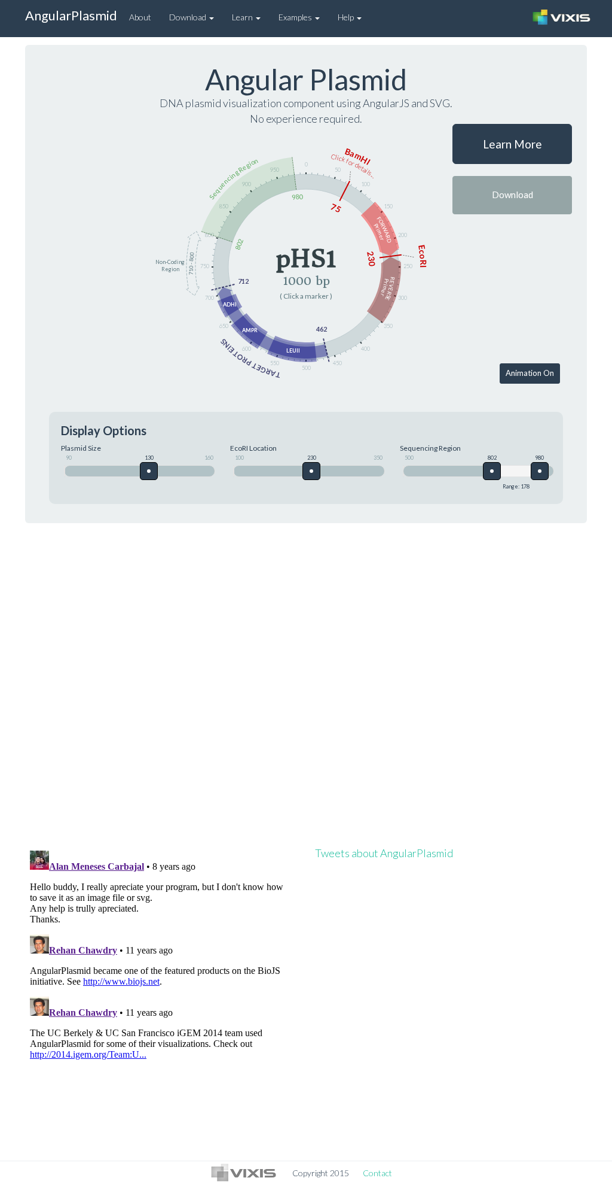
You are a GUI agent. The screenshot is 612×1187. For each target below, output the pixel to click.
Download (188, 17)
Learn (243, 17)
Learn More (512, 144)
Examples (296, 17)
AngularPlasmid (71, 15)
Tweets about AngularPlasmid (384, 853)
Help (347, 17)
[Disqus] (306, 684)
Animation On (530, 373)
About (140, 17)
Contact (377, 1173)
